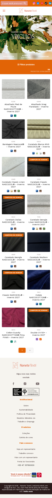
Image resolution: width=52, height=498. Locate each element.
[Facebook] (38, 3)
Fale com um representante (26, 457)
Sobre (26, 406)
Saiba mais (28, 491)
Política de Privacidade (26, 414)
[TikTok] (46, 3)
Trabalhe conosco (26, 453)
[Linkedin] (50, 3)
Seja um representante (26, 449)
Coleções (26, 433)
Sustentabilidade (26, 410)
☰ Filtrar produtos (26, 64)
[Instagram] (34, 3)
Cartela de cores (26, 437)
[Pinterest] (42, 3)
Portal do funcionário (26, 462)
